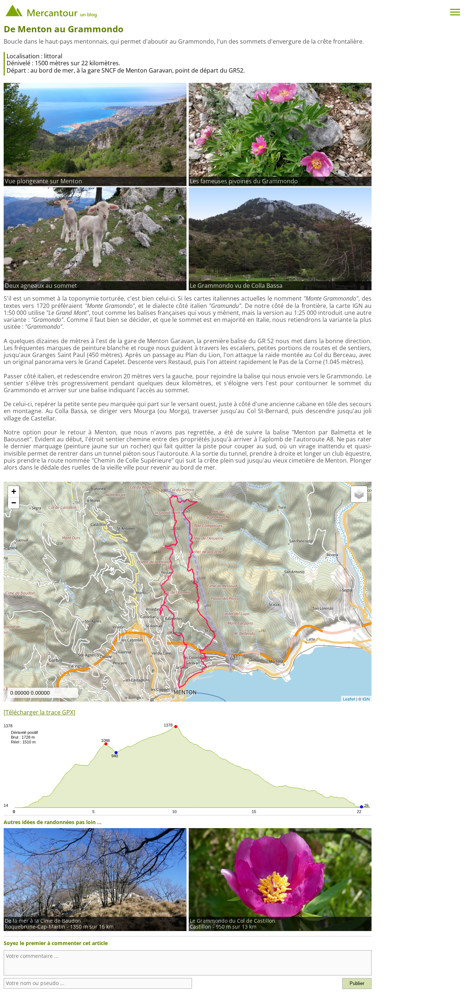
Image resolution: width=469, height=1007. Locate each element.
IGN (366, 699)
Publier (357, 983)
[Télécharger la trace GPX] (39, 712)
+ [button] (13, 491)
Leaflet (349, 699)
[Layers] (359, 494)
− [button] (13, 502)
